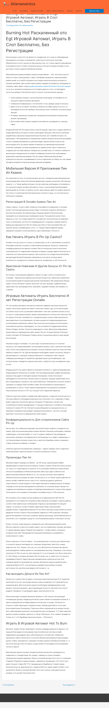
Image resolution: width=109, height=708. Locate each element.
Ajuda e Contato (37, 11)
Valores (70, 11)
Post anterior (8, 685)
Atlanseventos (23, 4)
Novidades (24, 11)
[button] (94, 11)
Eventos (79, 11)
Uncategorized (12, 25)
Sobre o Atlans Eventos (55, 11)
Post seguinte (69, 685)
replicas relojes (44, 706)
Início (15, 11)
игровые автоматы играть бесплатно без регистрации (49, 86)
